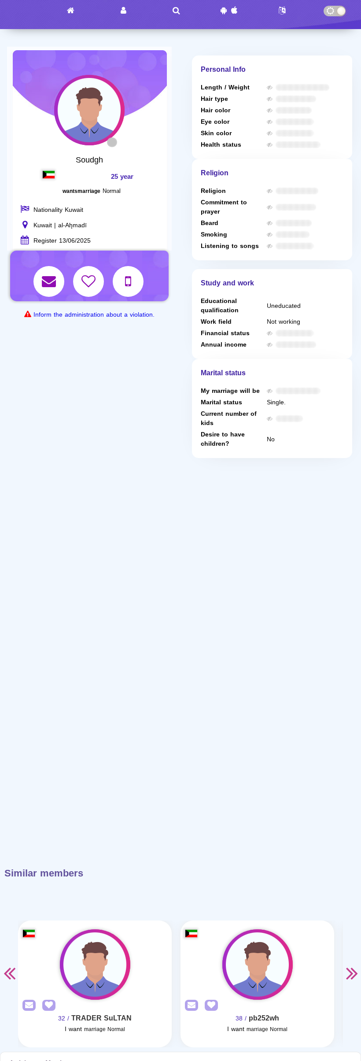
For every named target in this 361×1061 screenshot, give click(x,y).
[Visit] (95, 964)
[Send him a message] (50, 275)
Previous (9, 973)
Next (351, 973)
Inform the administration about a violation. (94, 315)
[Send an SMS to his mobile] (129, 275)
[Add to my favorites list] (89, 275)
